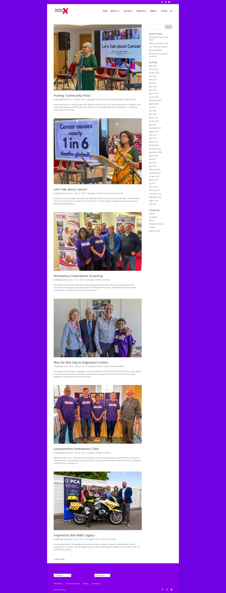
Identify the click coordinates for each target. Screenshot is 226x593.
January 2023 (154, 121)
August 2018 (153, 155)
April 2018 (152, 166)
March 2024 (153, 93)
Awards (152, 213)
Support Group (129, 99)
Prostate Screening (109, 99)
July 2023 (152, 107)
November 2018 (155, 149)
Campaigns (90, 99)
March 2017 (153, 187)
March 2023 (153, 118)
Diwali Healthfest (155, 50)
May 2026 (152, 66)
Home (105, 11)
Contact (164, 11)
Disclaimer (58, 583)
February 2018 (154, 169)
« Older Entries (59, 559)
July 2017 (152, 183)
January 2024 (154, 97)
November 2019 (155, 128)
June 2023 (152, 111)
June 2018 (152, 162)
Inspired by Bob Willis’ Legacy (74, 535)
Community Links (72, 583)
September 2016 (155, 197)
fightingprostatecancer (64, 99)
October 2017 (154, 176)
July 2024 (152, 83)
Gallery (86, 583)
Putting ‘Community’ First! (72, 95)
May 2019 (152, 135)
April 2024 (152, 90)
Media (152, 11)
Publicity (120, 99)
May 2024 (152, 86)
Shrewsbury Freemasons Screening (78, 276)
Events (98, 99)
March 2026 (153, 69)
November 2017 (155, 173)
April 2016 (152, 204)
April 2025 (152, 79)
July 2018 (152, 159)
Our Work (127, 11)
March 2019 (153, 142)
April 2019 (152, 138)
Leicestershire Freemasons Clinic (76, 449)
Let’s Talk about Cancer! (70, 189)
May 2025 (152, 76)
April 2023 (152, 114)
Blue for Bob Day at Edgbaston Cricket (81, 362)
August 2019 (153, 131)
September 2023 (155, 100)
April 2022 (152, 124)
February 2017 (154, 190)
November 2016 (155, 194)
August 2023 (153, 104)
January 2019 (154, 145)
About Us (114, 11)
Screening (96, 583)
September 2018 (155, 152)
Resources (141, 11)
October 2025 (154, 73)
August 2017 (153, 180)
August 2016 (153, 201)
